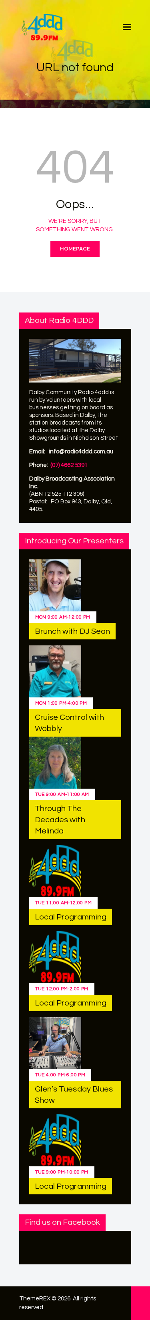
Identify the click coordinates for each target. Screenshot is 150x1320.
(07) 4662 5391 (69, 465)
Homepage (75, 249)
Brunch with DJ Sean (72, 631)
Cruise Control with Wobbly (69, 723)
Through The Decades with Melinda (60, 820)
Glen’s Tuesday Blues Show (74, 1094)
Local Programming (71, 917)
